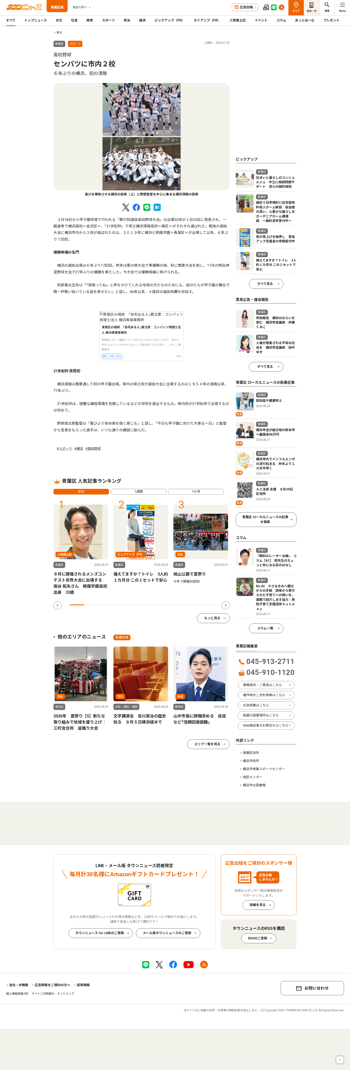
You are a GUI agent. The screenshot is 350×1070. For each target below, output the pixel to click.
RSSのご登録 (257, 938)
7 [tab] (165, 604)
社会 (74, 20)
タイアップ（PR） (207, 20)
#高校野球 (93, 449)
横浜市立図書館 (254, 785)
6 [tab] (150, 604)
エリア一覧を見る (207, 744)
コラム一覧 (265, 628)
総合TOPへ (80, 7)
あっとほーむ (305, 20)
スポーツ (108, 20)
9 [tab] (194, 604)
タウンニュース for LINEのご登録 (99, 933)
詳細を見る (258, 905)
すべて (10, 20)
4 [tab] (121, 604)
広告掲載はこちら (256, 705)
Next (226, 605)
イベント (261, 20)
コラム (281, 20)
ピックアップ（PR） (170, 20)
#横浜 (78, 449)
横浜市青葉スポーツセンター (264, 769)
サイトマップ (65, 993)
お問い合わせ (316, 988)
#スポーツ (64, 449)
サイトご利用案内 (43, 993)
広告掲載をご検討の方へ (52, 985)
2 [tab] (91, 604)
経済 (142, 20)
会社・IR (311, 11)
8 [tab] (179, 604)
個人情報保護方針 (17, 993)
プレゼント (331, 20)
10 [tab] (209, 604)
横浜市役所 (251, 761)
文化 (59, 20)
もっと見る (212, 618)
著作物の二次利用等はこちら (264, 695)
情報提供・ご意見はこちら (262, 685)
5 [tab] (135, 604)
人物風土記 (237, 20)
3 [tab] (106, 604)
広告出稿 (246, 7)
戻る (59, 32)
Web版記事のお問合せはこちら (265, 725)
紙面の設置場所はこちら (261, 715)
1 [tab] (77, 604)
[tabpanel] (141, 140)
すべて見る (265, 284)
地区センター (252, 777)
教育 (89, 20)
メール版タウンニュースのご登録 (167, 933)
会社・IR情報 (18, 985)
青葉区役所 (251, 753)
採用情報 (83, 985)
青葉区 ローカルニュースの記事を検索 (265, 519)
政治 (127, 20)
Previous (57, 605)
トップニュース (35, 20)
